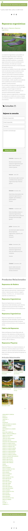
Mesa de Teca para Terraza (18, 389)
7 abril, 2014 (16, 174)
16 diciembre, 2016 (16, 244)
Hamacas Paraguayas (6, 388)
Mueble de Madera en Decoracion (6, 372)
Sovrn (25, 408)
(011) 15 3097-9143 (17, 10)
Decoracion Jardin (6, 405)
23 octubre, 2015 (17, 190)
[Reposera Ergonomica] (15, 42)
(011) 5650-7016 (6, 10)
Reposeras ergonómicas (13, 23)
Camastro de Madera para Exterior (18, 372)
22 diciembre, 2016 (17, 263)
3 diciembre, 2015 (16, 226)
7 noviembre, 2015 (17, 208)
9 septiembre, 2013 (17, 158)
